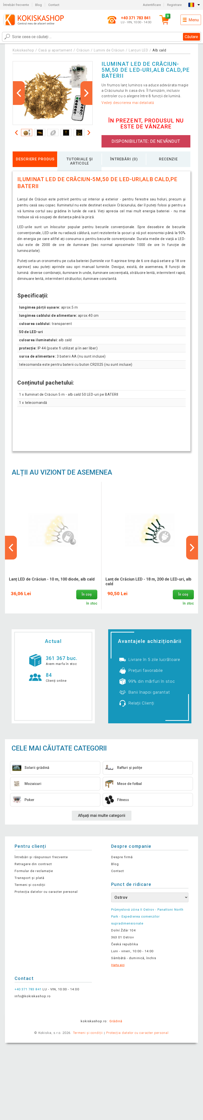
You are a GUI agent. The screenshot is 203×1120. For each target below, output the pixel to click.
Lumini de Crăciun (109, 50)
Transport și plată (29, 878)
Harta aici (118, 965)
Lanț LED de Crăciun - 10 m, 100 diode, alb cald (52, 579)
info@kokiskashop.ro (33, 996)
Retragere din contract (33, 864)
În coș (87, 594)
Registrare (174, 5)
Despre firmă (122, 857)
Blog (38, 5)
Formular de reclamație (34, 871)
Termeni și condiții (30, 885)
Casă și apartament (55, 50)
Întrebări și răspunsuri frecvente (41, 857)
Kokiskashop (23, 50)
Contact (53, 5)
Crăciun (83, 50)
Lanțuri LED (138, 50)
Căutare (191, 36)
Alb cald (159, 50)
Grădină (115, 1021)
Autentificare (152, 5)
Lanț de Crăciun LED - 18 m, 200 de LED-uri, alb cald (148, 581)
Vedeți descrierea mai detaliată (128, 103)
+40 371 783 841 (28, 989)
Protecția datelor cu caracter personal (46, 892)
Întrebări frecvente (16, 5)
